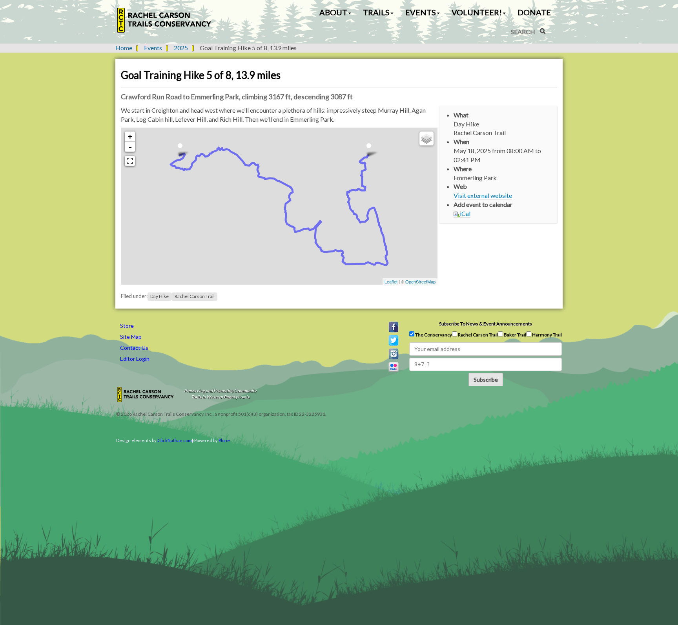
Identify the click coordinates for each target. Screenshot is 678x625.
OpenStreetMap (420, 281)
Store (127, 325)
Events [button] (420, 12)
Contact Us (134, 347)
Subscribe (486, 379)
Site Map (131, 336)
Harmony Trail (546, 335)
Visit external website (483, 195)
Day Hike (159, 296)
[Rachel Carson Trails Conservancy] (164, 20)
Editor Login (134, 358)
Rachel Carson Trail (195, 296)
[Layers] (426, 139)
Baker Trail (514, 335)
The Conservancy (433, 335)
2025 (181, 47)
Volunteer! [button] (477, 12)
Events (153, 47)
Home (123, 47)
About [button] (333, 12)
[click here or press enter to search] (542, 31)
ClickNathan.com (174, 440)
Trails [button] (376, 12)
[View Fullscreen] (130, 161)
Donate (534, 12)
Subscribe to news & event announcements (485, 324)
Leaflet (391, 281)
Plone (224, 440)
